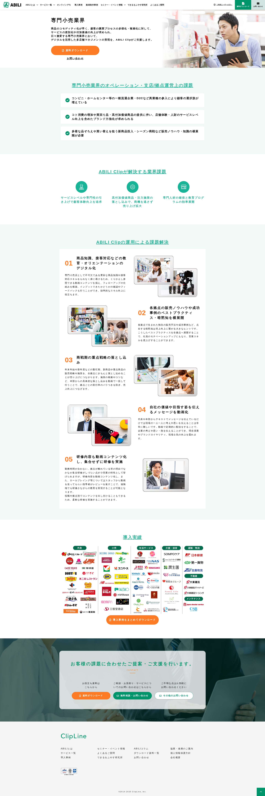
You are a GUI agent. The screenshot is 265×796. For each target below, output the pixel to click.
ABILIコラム (141, 749)
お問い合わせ (258, 6)
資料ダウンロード (243, 6)
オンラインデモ (64, 5)
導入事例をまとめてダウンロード (134, 619)
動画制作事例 (92, 5)
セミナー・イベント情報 (112, 5)
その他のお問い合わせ (176, 695)
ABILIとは (30, 5)
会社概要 (175, 757)
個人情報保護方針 (180, 753)
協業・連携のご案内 (181, 749)
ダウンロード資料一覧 (146, 753)
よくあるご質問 (157, 5)
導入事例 (79, 5)
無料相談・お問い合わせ (134, 695)
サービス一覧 (46, 5)
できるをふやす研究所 (138, 5)
